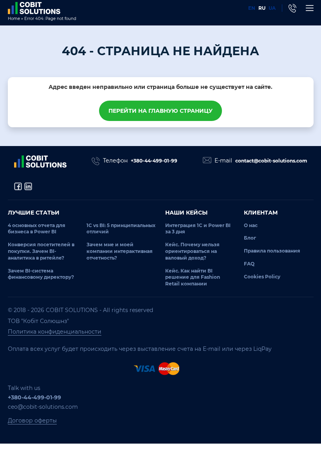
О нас (251, 225)
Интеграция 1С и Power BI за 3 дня (198, 228)
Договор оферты (32, 420)
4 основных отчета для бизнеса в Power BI (36, 228)
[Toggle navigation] (310, 8)
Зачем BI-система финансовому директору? (41, 274)
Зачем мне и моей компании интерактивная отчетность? (120, 251)
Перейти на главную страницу (160, 110)
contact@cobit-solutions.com (271, 161)
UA (272, 8)
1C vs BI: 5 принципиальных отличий (121, 228)
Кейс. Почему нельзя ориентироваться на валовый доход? (192, 251)
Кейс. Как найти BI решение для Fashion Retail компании (192, 277)
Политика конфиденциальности (54, 331)
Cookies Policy (262, 277)
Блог (250, 238)
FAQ (249, 264)
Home (14, 18)
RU (261, 8)
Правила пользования (272, 251)
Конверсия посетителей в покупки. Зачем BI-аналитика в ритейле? (41, 251)
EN (251, 8)
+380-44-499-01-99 (154, 161)
